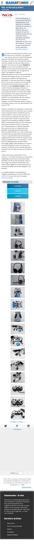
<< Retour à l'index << (17, 422)
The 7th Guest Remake (14, 526)
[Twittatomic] (5, 426)
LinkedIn (18, 196)
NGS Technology (7, 176)
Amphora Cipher (7, 178)
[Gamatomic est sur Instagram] (28, 426)
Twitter (17, 191)
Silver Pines (11, 523)
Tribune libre (26, 487)
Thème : (13, 473)
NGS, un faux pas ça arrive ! (13, 7)
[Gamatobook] (17, 426)
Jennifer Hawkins (21, 49)
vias (23, 14)
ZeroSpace (10, 532)
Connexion (17, 429)
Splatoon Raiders (12, 535)
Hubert (9, 529)
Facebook (17, 186)
